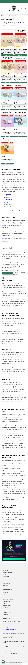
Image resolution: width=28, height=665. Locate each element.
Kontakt (4, 594)
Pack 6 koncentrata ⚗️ (7, 31)
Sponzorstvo (5, 614)
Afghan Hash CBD (6, 583)
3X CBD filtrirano (6, 581)
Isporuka (5, 596)
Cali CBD (5, 574)
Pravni (4, 603)
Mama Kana (11, 662)
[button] (2, 8)
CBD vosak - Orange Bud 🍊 (7, 139)
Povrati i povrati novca (8, 599)
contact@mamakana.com (10, 629)
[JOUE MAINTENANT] (14, 550)
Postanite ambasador (7, 610)
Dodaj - (7, 55)
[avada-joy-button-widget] (3, 661)
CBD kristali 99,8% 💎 (7, 85)
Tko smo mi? (5, 592)
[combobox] (24, 664)
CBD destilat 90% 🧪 (20, 58)
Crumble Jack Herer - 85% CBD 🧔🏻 (20, 31)
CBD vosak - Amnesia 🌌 (21, 112)
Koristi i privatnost (7, 607)
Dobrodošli (3, 15)
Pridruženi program (7, 612)
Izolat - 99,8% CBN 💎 (7, 112)
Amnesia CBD (6, 568)
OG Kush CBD (6, 570)
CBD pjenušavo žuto (7, 578)
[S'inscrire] (23, 646)
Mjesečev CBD (6, 576)
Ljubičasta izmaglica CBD (8, 572)
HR (25, 663)
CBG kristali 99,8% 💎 (20, 85)
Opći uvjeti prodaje (7, 605)
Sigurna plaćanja (6, 601)
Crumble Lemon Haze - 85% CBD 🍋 (7, 58)
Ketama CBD (5, 585)
